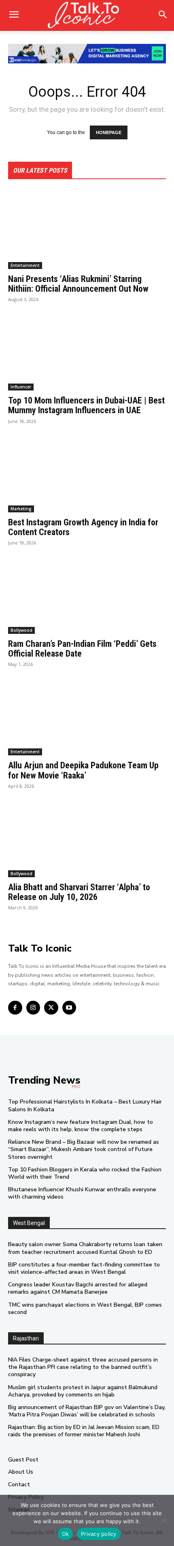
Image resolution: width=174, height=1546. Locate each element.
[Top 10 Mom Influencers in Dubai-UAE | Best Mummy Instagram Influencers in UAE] (87, 350)
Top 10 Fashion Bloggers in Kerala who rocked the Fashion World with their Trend (84, 1173)
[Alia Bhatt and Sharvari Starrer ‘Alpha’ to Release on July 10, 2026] (87, 837)
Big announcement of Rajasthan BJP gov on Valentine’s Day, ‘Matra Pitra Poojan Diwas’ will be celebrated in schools (87, 1410)
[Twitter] (51, 1008)
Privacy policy (99, 1534)
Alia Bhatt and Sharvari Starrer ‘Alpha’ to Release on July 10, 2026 (79, 892)
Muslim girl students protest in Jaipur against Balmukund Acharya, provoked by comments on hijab (82, 1391)
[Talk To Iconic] (87, 15)
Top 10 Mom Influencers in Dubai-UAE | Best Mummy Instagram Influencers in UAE (86, 405)
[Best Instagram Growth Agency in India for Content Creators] (87, 472)
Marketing (21, 509)
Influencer (21, 387)
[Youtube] (69, 1008)
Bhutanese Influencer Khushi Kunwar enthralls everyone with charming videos (82, 1193)
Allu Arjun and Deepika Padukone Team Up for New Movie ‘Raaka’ (83, 770)
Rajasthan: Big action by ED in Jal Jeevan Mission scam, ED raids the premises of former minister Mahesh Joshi (83, 1430)
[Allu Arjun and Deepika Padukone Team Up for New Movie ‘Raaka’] (87, 715)
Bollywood (21, 630)
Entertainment (25, 265)
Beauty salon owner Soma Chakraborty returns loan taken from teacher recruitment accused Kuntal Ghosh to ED (85, 1247)
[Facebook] (15, 1008)
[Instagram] (33, 1008)
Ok (65, 1534)
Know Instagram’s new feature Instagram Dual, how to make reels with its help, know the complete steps (80, 1125)
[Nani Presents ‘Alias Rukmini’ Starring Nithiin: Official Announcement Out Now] (87, 229)
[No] (164, 1520)
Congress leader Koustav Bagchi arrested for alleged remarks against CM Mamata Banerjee (77, 1288)
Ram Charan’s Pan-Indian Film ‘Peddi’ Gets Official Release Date (82, 649)
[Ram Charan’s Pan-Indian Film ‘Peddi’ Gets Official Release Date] (87, 594)
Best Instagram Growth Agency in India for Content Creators (83, 527)
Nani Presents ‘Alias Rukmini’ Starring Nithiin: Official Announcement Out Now (78, 284)
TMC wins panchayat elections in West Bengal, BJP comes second (85, 1308)
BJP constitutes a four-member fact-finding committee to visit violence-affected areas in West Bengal (84, 1268)
